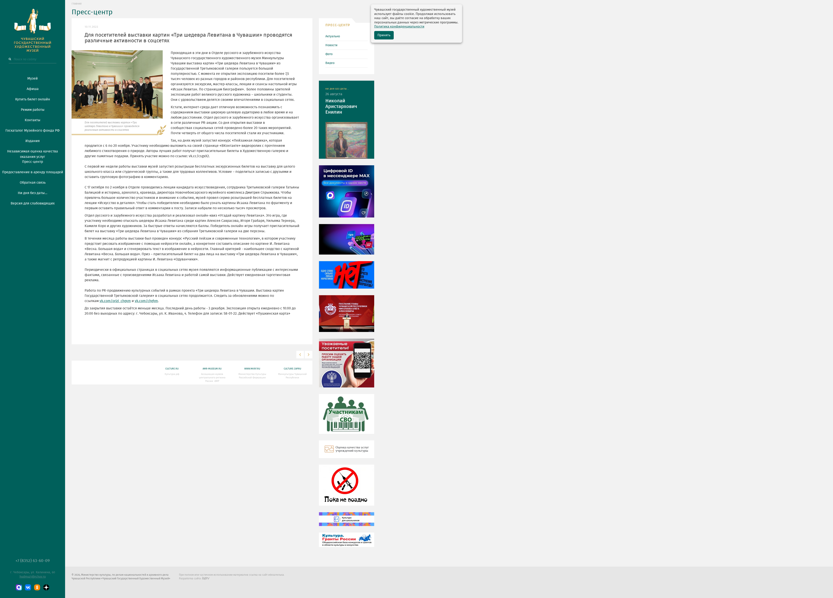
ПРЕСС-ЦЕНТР (337, 25)
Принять (383, 35)
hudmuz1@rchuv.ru (33, 576)
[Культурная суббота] (346, 522)
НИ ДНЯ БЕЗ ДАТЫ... (337, 89)
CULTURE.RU (172, 369)
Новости (331, 45)
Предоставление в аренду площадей (32, 172)
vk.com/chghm (146, 301)
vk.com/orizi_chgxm (115, 301)
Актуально (332, 36)
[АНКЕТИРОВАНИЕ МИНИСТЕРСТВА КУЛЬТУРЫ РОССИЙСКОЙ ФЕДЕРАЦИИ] (346, 366)
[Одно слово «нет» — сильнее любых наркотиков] (346, 277)
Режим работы (32, 109)
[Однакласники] (37, 587)
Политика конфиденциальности (399, 26)
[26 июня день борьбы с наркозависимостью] (346, 488)
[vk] (28, 587)
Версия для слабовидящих (33, 203)
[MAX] (19, 587)
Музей (32, 78)
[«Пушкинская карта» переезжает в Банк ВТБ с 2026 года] (346, 242)
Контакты (32, 120)
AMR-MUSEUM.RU (212, 369)
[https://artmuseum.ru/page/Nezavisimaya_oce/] (346, 452)
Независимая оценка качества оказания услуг (32, 153)
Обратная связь (33, 182)
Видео (330, 63)
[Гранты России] (346, 542)
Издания (32, 141)
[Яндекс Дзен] (46, 587)
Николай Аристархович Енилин (341, 106)
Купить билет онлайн (32, 99)
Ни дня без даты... (32, 193)
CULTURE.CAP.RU (292, 369)
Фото (329, 54)
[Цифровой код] (346, 194)
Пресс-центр (32, 161)
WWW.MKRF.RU (252, 369)
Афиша (33, 89)
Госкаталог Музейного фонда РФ (32, 130)
